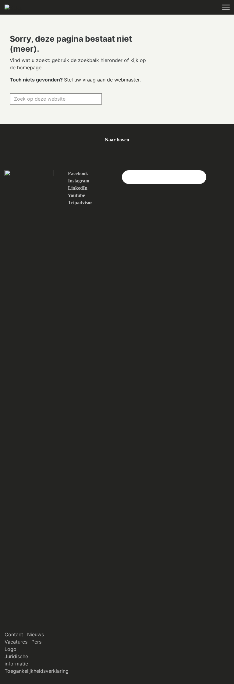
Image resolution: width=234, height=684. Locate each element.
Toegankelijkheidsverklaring (37, 671)
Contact (14, 634)
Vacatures (16, 642)
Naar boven (117, 139)
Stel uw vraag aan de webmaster (102, 80)
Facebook (77, 173)
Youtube (76, 195)
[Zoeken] (94, 99)
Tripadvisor (79, 202)
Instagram (78, 180)
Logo (10, 649)
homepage (29, 67)
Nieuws (35, 634)
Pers (36, 642)
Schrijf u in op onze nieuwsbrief (164, 176)
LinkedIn (77, 188)
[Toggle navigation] (225, 7)
